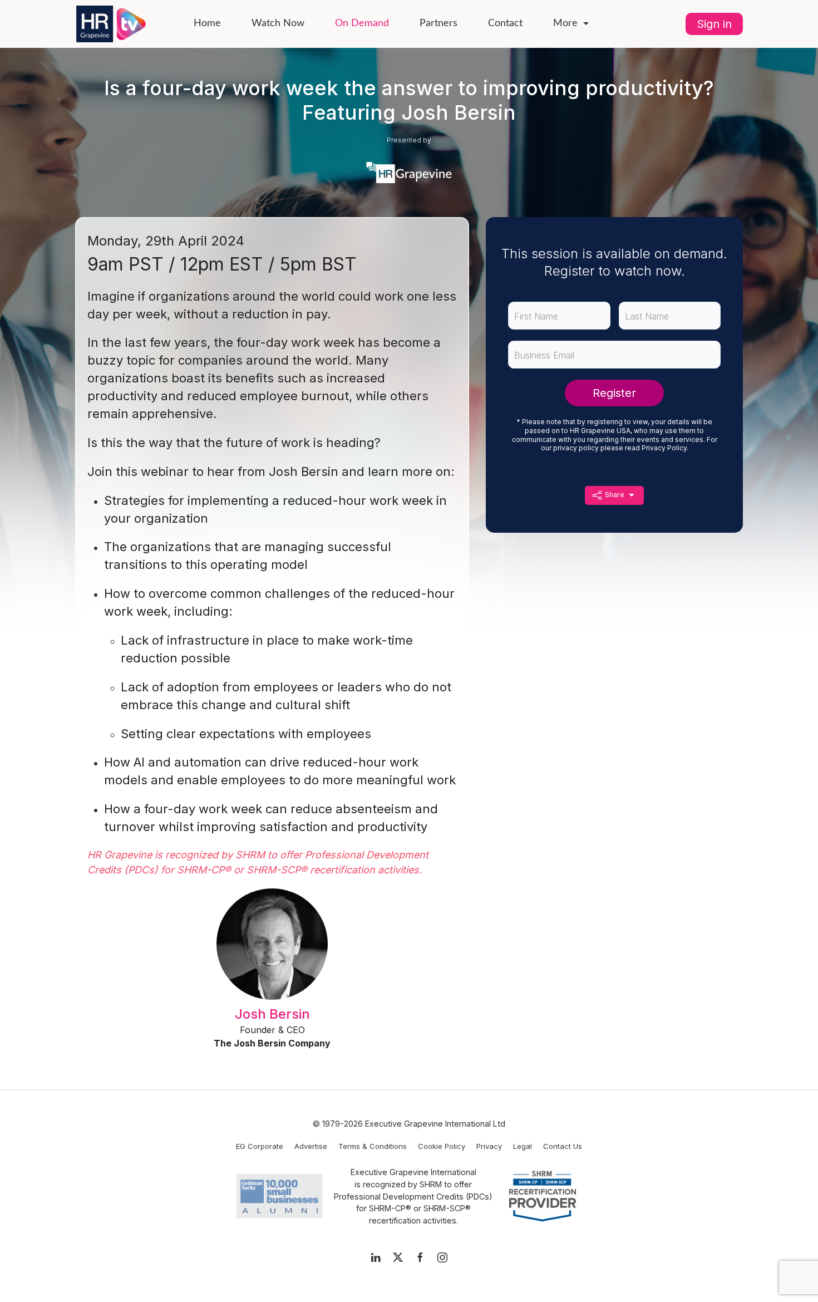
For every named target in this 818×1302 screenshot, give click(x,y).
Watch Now (278, 23)
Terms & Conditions (372, 1146)
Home (207, 23)
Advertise (310, 1146)
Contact (505, 23)
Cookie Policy (441, 1146)
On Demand (362, 23)
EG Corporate (259, 1146)
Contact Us (562, 1146)
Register (614, 393)
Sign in (714, 24)
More (565, 23)
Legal (522, 1146)
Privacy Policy (664, 448)
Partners (438, 23)
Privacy (489, 1146)
